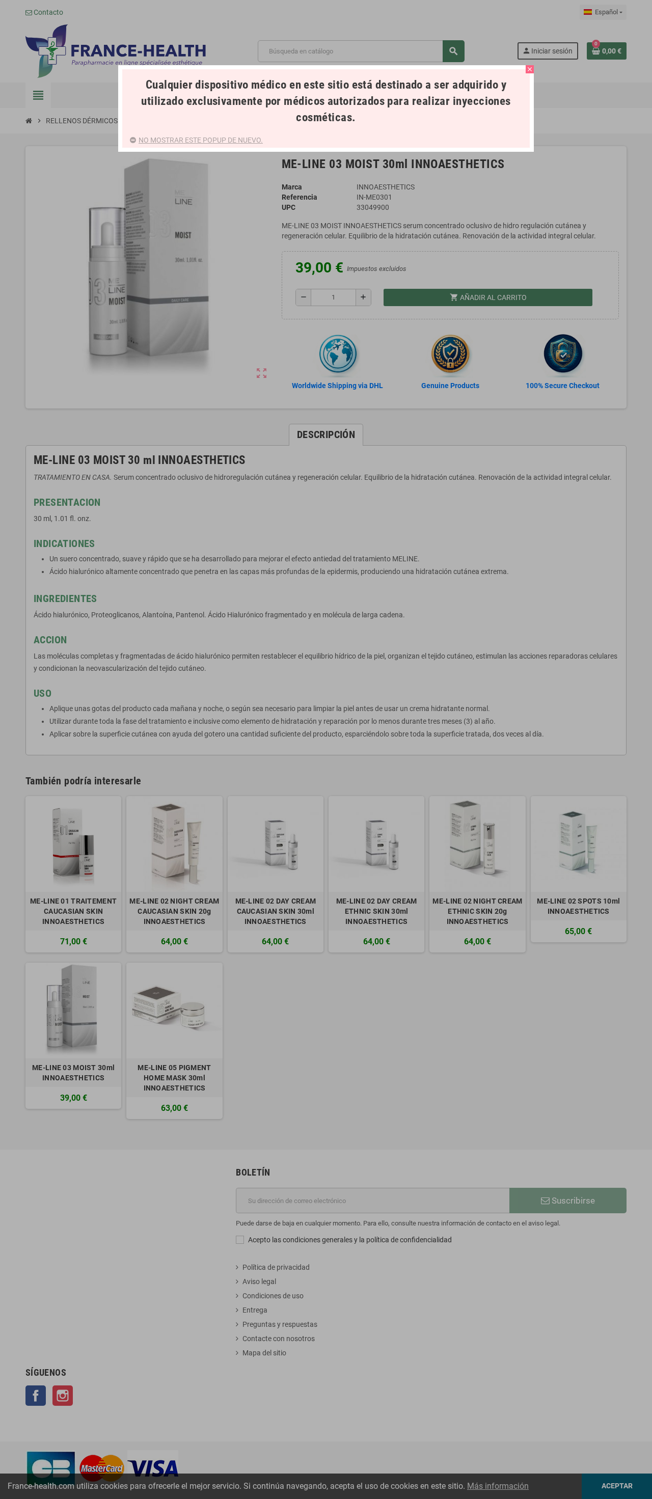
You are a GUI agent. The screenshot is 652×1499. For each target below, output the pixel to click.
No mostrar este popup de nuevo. (201, 140)
